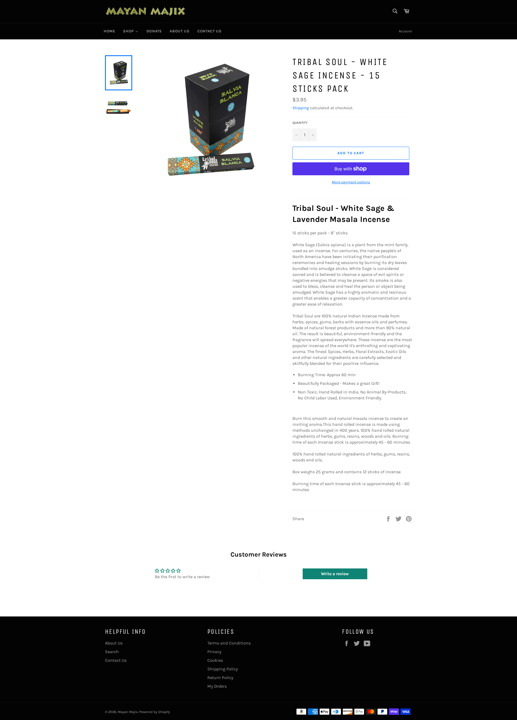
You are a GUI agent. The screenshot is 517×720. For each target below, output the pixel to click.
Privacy (214, 651)
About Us (114, 643)
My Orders (217, 686)
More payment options (351, 182)
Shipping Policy (222, 668)
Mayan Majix (128, 712)
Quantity (300, 123)
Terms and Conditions (229, 643)
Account (405, 31)
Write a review (335, 573)
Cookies (215, 660)
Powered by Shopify (154, 712)
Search (112, 651)
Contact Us (116, 660)
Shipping (300, 107)
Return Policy (220, 677)
